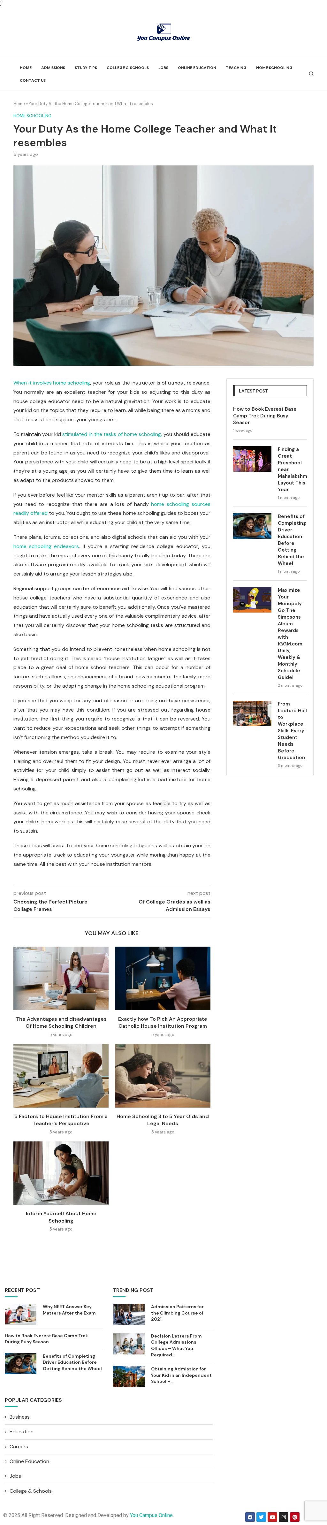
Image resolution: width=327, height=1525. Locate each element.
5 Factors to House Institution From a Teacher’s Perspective (61, 1120)
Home (26, 67)
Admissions (53, 67)
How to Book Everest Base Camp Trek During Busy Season (265, 416)
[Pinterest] (295, 1517)
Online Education (197, 67)
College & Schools (128, 67)
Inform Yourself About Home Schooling (61, 1217)
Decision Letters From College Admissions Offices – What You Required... (176, 1345)
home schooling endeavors (46, 546)
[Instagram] (283, 1517)
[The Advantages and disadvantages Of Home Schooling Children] (61, 978)
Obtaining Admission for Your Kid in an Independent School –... (181, 1375)
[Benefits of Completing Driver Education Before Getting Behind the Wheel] (252, 526)
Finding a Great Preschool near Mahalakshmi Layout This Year (292, 469)
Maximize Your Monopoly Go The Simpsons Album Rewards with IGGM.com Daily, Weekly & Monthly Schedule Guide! (290, 634)
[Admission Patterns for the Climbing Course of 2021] (129, 1314)
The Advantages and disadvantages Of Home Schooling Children (61, 1022)
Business (20, 1417)
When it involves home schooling (51, 382)
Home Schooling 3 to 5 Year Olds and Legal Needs (163, 1120)
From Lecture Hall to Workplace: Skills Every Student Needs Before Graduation (292, 731)
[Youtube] (272, 1517)
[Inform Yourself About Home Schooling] (61, 1173)
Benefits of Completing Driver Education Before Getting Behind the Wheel (292, 540)
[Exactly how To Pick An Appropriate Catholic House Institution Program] (162, 978)
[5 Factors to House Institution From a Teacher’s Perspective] (61, 1076)
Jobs (163, 67)
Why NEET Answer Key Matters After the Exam (69, 1310)
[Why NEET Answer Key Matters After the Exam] (20, 1314)
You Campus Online (151, 1515)
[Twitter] (261, 1517)
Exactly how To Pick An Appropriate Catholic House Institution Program (162, 1022)
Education (22, 1431)
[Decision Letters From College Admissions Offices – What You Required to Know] (129, 1343)
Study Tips (86, 67)
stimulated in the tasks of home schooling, (112, 434)
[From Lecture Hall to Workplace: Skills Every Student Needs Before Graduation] (252, 713)
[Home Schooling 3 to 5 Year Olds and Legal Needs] (162, 1076)
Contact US (33, 80)
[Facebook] (250, 1517)
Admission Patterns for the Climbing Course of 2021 (177, 1313)
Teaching (236, 67)
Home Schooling (274, 67)
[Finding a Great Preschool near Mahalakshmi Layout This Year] (252, 459)
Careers (19, 1446)
